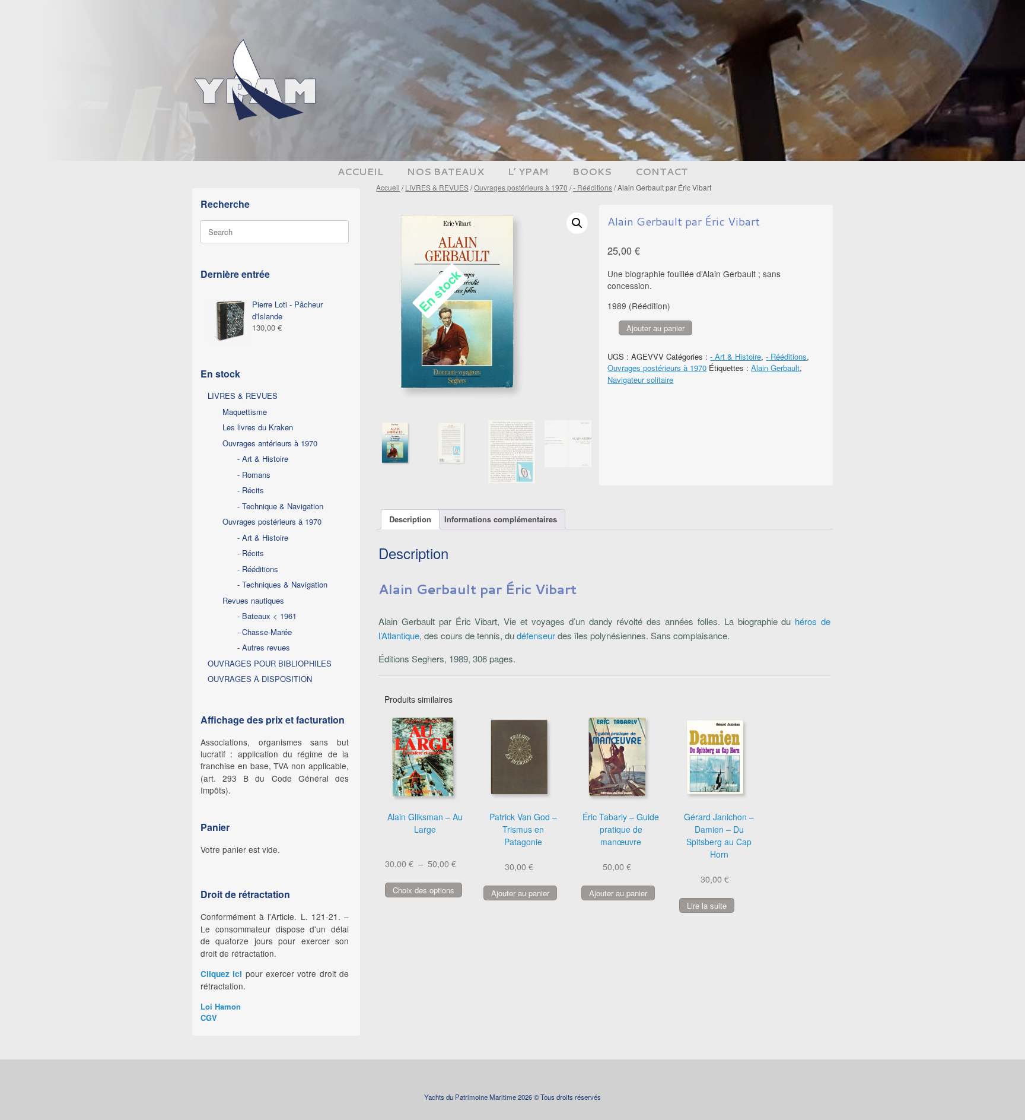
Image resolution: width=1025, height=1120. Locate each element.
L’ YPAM (528, 171)
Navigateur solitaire (640, 379)
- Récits (250, 490)
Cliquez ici (221, 973)
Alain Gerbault (775, 367)
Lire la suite (707, 905)
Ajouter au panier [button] (520, 893)
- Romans (253, 474)
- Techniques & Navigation (282, 584)
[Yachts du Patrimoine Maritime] (257, 80)
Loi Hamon (220, 1006)
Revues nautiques (253, 600)
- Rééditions (592, 187)
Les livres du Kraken (257, 427)
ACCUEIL (360, 171)
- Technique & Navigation (280, 506)
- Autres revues (263, 647)
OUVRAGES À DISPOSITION (260, 678)
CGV (208, 1017)
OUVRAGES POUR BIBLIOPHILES (270, 663)
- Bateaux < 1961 (267, 615)
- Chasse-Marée (264, 631)
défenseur (536, 635)
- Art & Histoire (735, 356)
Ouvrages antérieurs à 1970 (269, 443)
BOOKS (592, 171)
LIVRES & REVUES (437, 187)
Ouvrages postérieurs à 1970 (521, 187)
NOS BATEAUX (445, 171)
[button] (577, 223)
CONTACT (661, 171)
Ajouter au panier (655, 328)
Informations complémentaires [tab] (500, 519)
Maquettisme (244, 411)
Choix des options (423, 890)
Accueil (388, 187)
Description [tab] (410, 519)
